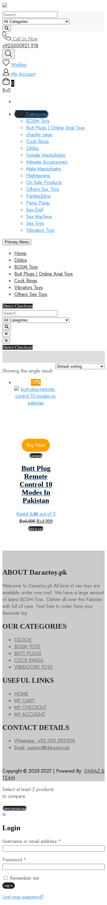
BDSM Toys (38, 121)
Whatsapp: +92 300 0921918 (44, 740)
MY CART (24, 700)
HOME (21, 693)
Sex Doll (34, 209)
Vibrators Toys (40, 230)
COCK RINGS (28, 660)
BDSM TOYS (27, 646)
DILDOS (23, 639)
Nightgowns (38, 175)
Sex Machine (39, 216)
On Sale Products (44, 182)
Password (23, 859)
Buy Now (35, 445)
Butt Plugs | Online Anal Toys (55, 127)
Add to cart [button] (35, 528)
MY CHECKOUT (30, 707)
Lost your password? (23, 896)
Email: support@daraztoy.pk (42, 747)
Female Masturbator (46, 155)
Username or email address (40, 841)
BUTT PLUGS (27, 653)
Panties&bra (38, 196)
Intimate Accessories (46, 162)
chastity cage (39, 134)
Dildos (32, 148)
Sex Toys (35, 223)
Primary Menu (17, 242)
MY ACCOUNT (29, 714)
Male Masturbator (43, 168)
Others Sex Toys (42, 189)
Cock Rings (37, 141)
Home (20, 253)
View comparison (14, 808)
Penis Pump (38, 202)
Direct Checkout (17, 306)
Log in (8, 885)
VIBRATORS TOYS (33, 667)
